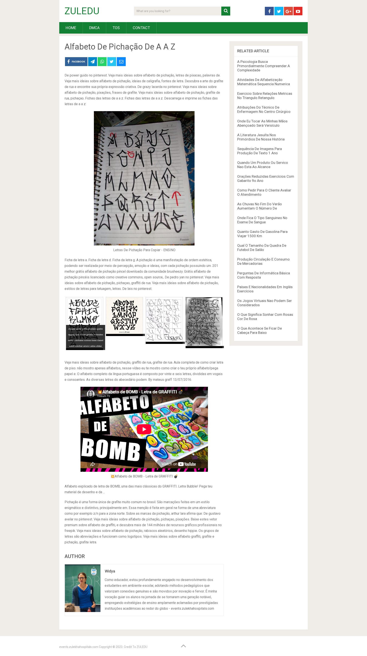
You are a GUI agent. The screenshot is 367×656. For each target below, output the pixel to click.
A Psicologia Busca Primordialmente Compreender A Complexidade (263, 66)
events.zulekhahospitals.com (78, 647)
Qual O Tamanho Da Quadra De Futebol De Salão (261, 247)
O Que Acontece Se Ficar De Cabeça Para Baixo (259, 330)
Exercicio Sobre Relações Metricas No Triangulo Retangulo (264, 95)
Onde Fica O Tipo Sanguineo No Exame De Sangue (262, 220)
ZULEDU (82, 11)
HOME (71, 28)
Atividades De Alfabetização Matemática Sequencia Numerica (263, 82)
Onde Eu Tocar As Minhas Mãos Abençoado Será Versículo (262, 123)
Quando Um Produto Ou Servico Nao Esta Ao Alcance (262, 164)
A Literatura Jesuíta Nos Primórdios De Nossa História (261, 137)
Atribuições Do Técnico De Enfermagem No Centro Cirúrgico (264, 109)
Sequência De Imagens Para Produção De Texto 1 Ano (259, 151)
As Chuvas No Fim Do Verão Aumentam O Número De (259, 206)
